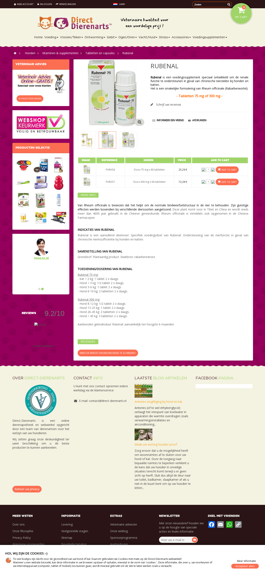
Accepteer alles (245, 566)
